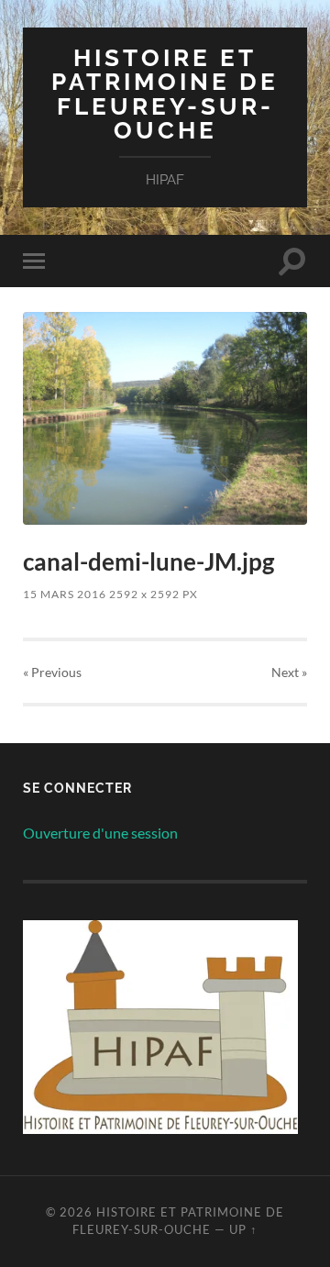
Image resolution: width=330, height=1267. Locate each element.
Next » (289, 672)
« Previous (52, 672)
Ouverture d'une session (100, 832)
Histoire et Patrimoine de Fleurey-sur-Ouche (165, 93)
